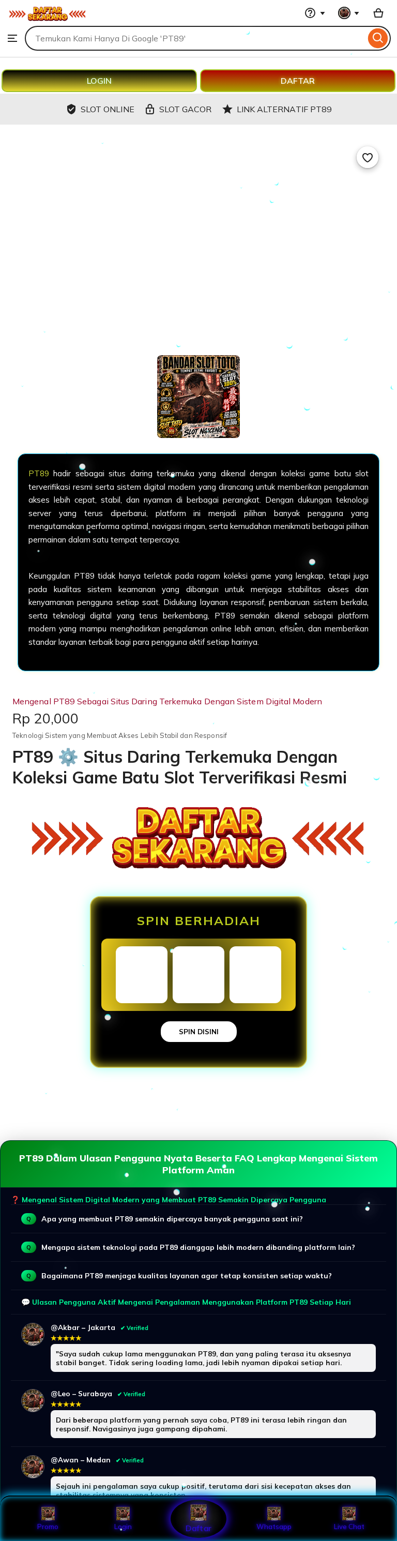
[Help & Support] (315, 13)
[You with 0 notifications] (349, 13)
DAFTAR (298, 80)
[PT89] (47, 21)
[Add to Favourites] (367, 157)
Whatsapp (274, 1526)
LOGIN (99, 80)
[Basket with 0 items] (378, 13)
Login (123, 1526)
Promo (47, 1526)
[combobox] (195, 38)
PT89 (38, 473)
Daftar (198, 1528)
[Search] (378, 38)
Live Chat (349, 1526)
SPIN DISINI (199, 1032)
